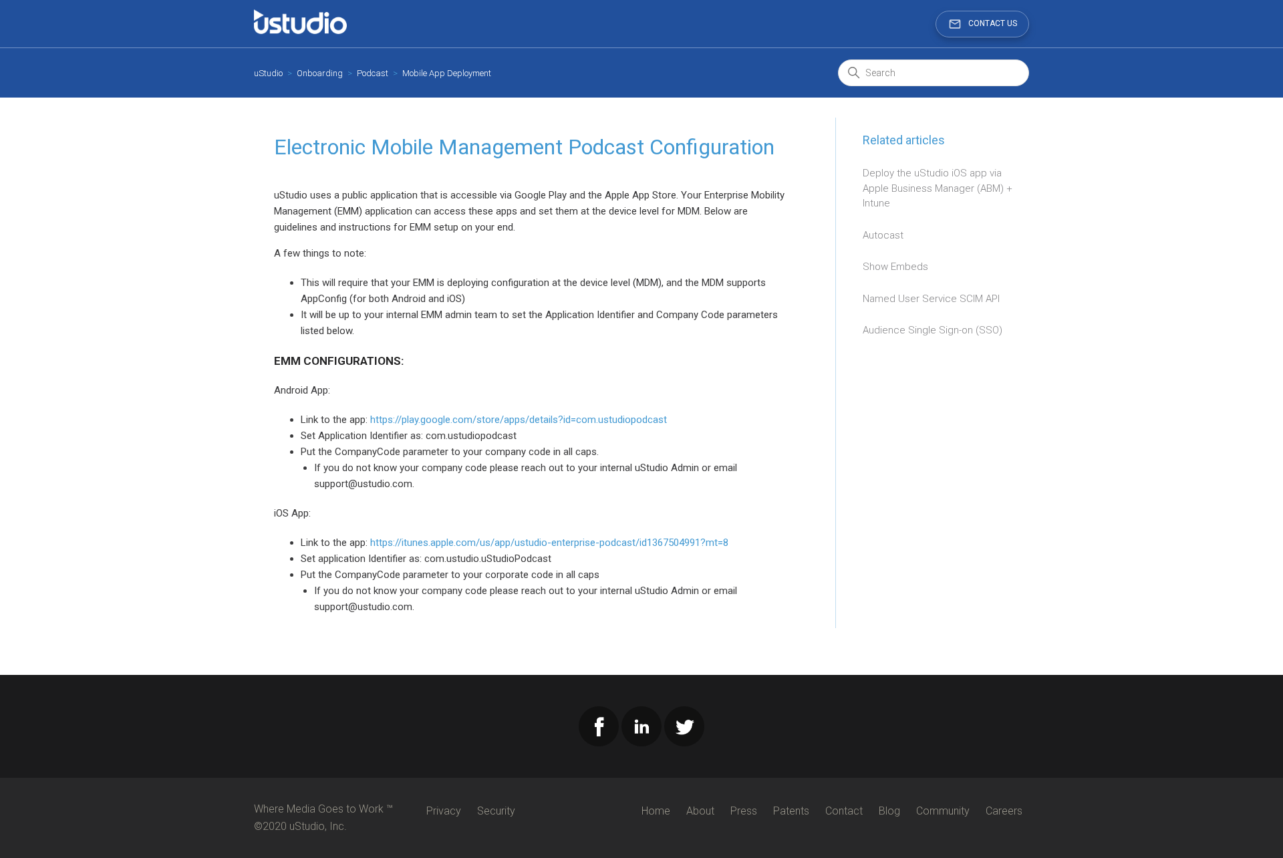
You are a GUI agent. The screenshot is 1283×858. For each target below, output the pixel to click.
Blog (889, 811)
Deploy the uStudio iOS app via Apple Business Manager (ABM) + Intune (937, 188)
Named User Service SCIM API (931, 299)
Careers (1004, 811)
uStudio (268, 73)
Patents (791, 811)
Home (656, 811)
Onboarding (320, 73)
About (700, 811)
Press (743, 811)
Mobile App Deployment (446, 73)
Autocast (883, 235)
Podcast (372, 73)
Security (496, 811)
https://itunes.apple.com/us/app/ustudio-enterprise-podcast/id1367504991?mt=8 (549, 543)
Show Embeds (895, 267)
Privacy (443, 811)
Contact (844, 811)
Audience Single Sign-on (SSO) (932, 330)
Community (943, 811)
